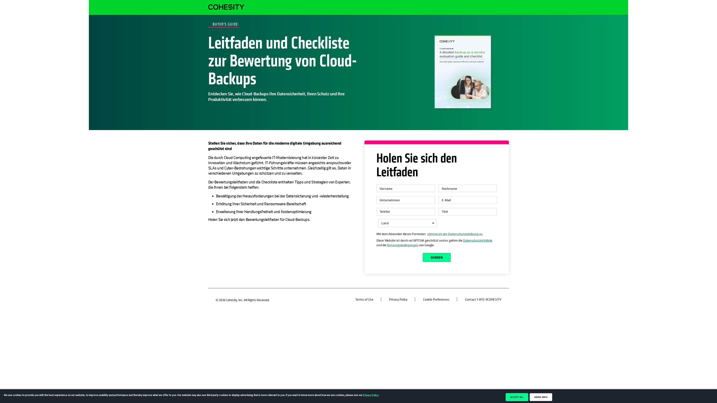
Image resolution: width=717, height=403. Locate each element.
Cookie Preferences (436, 299)
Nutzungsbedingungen (402, 245)
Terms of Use (364, 299)
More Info (540, 397)
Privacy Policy (398, 299)
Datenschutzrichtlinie (477, 240)
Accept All (517, 397)
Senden (437, 257)
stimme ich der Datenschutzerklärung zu (454, 234)
